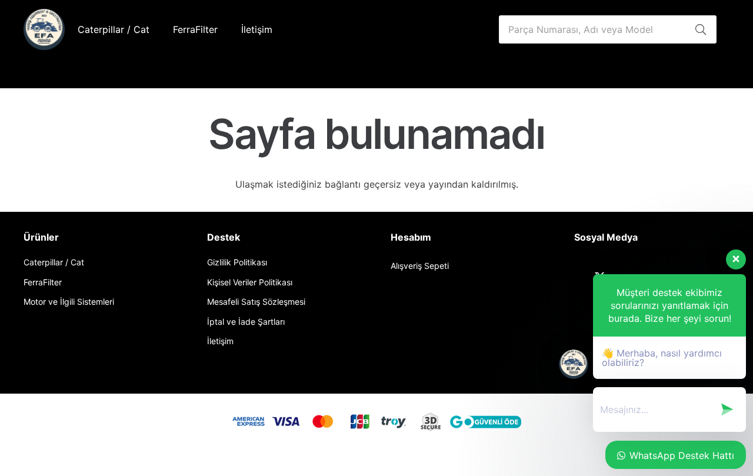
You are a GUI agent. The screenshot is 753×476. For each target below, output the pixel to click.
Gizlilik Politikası (237, 262)
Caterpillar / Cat (54, 262)
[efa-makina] (44, 29)
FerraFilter (43, 282)
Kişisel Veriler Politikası (249, 282)
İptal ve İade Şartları (246, 322)
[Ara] (701, 29)
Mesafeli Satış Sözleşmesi (256, 302)
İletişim (220, 341)
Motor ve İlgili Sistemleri (69, 302)
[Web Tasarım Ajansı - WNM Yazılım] (376, 463)
